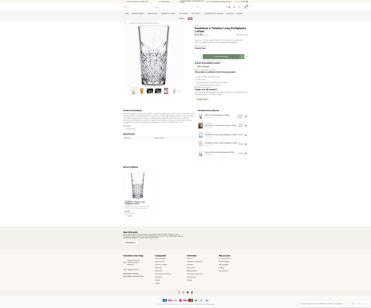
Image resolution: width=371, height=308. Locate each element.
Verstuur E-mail (202, 99)
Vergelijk (129, 216)
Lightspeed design (200, 304)
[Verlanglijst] (239, 7)
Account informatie (225, 258)
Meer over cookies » (362, 304)
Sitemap (189, 280)
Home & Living (152, 14)
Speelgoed (230, 14)
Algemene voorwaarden (194, 261)
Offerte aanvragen (203, 66)
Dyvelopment (210, 304)
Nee (353, 304)
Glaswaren (183, 14)
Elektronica (195, 14)
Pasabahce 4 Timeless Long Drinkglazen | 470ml (144, 23)
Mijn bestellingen (224, 261)
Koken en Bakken (138, 14)
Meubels (240, 14)
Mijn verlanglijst (223, 265)
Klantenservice (131, 242)
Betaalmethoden (192, 271)
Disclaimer (190, 265)
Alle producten (223, 271)
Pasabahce (198, 25)
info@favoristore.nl (133, 270)
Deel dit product (217, 61)
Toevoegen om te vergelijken (203, 61)
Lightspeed (190, 304)
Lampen (181, 19)
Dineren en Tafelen (168, 14)
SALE (190, 19)
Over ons (190, 258)
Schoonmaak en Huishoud (213, 14)
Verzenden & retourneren (195, 274)
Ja (346, 304)
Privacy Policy (191, 268)
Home (127, 14)
